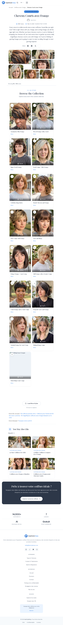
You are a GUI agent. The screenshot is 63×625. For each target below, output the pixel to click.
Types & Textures (31, 558)
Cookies (39, 622)
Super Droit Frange (16, 167)
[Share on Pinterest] (27, 45)
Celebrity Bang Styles (17, 203)
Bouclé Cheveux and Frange (41, 203)
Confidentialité (30, 622)
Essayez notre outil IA (25, 421)
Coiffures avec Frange (20, 7)
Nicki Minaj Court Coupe (17, 380)
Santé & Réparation (31, 564)
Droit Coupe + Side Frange (40, 167)
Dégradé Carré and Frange (41, 309)
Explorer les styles (31, 597)
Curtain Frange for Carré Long (19, 345)
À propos (31, 576)
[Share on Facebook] (31, 45)
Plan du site (31, 589)
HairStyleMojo (28, 619)
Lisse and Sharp (37, 238)
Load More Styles (32, 403)
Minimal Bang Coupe (39, 345)
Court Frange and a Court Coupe (20, 309)
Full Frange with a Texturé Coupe (42, 274)
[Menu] (27, 2)
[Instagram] (26, 549)
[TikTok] (29, 549)
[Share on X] (35, 45)
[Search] (17, 2)
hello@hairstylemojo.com (31, 545)
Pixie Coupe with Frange (17, 238)
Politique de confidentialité (31, 583)
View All (10, 433)
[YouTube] (36, 549)
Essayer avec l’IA (31, 601)
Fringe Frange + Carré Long (19, 274)
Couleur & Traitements (31, 561)
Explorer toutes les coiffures (30, 499)
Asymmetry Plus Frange (17, 131)
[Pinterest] (33, 549)
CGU (23, 622)
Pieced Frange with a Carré (41, 131)
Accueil (11, 7)
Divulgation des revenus (31, 586)
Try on (21, 128)
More (12, 134)
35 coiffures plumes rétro (28, 413)
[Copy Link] (39, 45)
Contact (31, 579)
